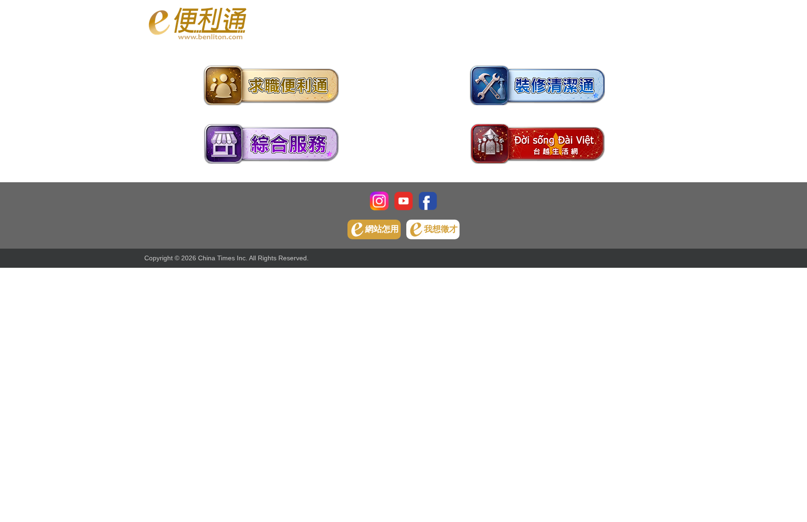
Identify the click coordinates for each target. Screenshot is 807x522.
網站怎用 (382, 229)
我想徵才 (441, 229)
